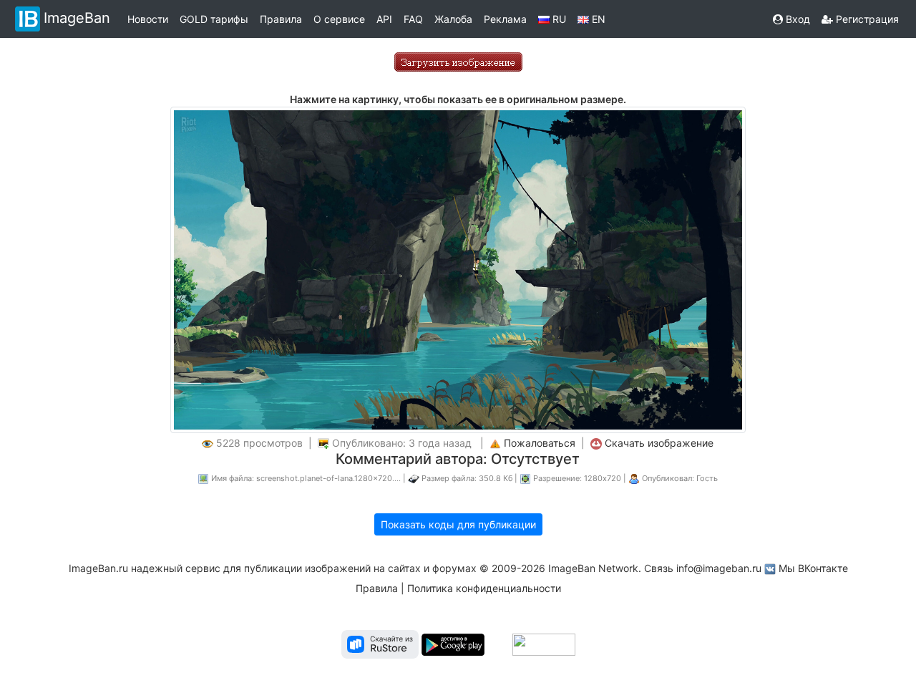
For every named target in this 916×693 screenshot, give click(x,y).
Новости (147, 19)
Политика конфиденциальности (484, 588)
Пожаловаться (539, 443)
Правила (281, 19)
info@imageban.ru (718, 568)
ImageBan (77, 17)
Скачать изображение (659, 443)
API (384, 19)
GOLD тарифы (214, 19)
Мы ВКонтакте (813, 568)
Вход (796, 19)
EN (597, 19)
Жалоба (453, 19)
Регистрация (866, 19)
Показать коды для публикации (458, 524)
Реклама (505, 19)
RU (558, 19)
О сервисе (339, 19)
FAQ (413, 19)
